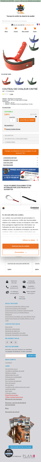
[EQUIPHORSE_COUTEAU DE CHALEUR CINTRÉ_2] (6, 81)
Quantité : (12, 117)
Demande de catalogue (12, 331)
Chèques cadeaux (10, 393)
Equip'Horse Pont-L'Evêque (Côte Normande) (19, 310)
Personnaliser (19, 252)
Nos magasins (8, 165)
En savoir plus (6, 107)
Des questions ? (9, 125)
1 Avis (11, 94)
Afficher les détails (29, 240)
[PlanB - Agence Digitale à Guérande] (28, 456)
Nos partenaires (10, 379)
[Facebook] (7, 342)
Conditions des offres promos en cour (17, 387)
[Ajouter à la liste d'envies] (36, 117)
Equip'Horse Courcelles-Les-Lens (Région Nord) (20, 316)
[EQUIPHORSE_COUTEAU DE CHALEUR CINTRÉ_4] (32, 81)
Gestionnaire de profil (12, 375)
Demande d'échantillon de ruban (15, 333)
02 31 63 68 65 (18, 25)
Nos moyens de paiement (13, 381)
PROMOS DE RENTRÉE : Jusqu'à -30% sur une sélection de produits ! (21, 1)
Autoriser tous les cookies (20, 246)
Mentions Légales (10, 373)
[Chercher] (38, 21)
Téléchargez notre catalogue (20, 447)
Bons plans (8, 391)
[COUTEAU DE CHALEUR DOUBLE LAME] (12, 199)
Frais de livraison (10, 383)
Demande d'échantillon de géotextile (16, 335)
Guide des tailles (10, 389)
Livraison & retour (10, 158)
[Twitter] (11, 342)
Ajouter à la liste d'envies (13, 129)
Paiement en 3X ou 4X (10, 160)
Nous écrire (8, 327)
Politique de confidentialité (13, 377)
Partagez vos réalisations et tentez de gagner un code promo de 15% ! (20, 152)
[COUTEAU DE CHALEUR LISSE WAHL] (29, 199)
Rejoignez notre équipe (12, 329)
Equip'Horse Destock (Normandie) (15, 308)
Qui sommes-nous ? (11, 369)
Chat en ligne (8, 162)
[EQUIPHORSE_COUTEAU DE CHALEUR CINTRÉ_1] (20, 53)
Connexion (8, 362)
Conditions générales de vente (14, 371)
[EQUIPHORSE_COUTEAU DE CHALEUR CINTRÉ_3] (19, 81)
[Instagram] (15, 342)
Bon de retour (9, 385)
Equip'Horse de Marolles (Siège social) (17, 306)
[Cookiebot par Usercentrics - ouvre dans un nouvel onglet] (30, 208)
